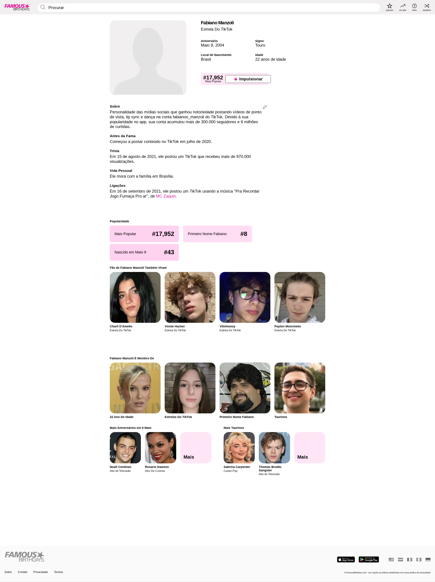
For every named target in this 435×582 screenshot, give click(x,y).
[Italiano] (418, 559)
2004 (219, 45)
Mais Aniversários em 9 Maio (130, 428)
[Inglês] (391, 559)
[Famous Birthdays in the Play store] (369, 559)
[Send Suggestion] (264, 107)
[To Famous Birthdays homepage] (17, 7)
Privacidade (40, 572)
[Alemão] (428, 559)
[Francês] (409, 559)
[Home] (109, 556)
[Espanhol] (400, 559)
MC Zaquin (166, 196)
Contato (22, 572)
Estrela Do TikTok (216, 29)
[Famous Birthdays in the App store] (346, 559)
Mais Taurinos (234, 428)
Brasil (206, 59)
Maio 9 (207, 45)
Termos (58, 572)
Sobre (8, 572)
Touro (260, 45)
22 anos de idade (270, 59)
